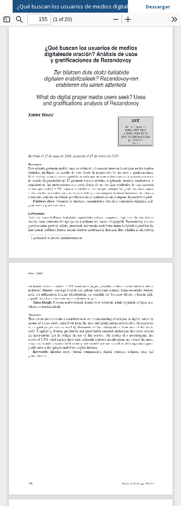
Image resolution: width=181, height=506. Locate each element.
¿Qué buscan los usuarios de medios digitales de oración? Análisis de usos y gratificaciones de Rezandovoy (99, 6)
